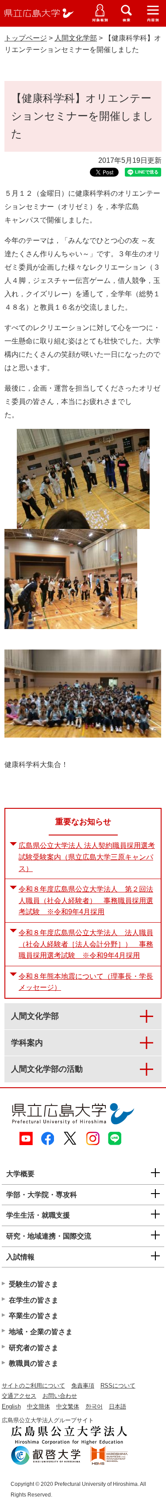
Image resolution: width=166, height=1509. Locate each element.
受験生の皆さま (33, 1284)
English (11, 1406)
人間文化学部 (75, 38)
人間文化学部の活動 (47, 1069)
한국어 (94, 1406)
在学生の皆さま (33, 1300)
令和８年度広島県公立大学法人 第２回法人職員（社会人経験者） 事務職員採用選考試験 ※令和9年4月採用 (86, 900)
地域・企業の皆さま (41, 1332)
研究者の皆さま (33, 1348)
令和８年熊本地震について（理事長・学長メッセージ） (86, 982)
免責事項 (82, 1385)
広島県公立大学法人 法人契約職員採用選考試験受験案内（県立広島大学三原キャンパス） (87, 857)
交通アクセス (19, 1395)
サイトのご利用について (33, 1385)
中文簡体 (38, 1406)
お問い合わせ (59, 1395)
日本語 (117, 1406)
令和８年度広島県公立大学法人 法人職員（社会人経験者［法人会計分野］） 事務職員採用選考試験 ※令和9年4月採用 (86, 944)
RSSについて (117, 1385)
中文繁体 (67, 1406)
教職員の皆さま (33, 1363)
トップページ (25, 38)
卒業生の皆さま (33, 1315)
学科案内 (27, 1042)
